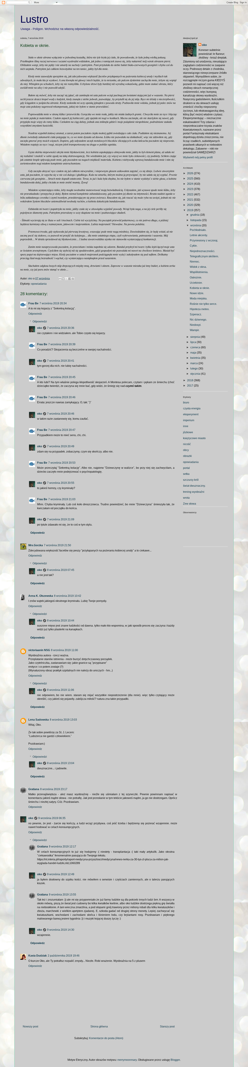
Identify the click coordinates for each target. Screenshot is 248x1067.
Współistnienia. (199, 272)
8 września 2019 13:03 (63, 719)
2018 (190, 380)
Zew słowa (189, 503)
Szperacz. (196, 314)
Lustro (34, 19)
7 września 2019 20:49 (60, 446)
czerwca (195, 347)
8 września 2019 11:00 (64, 650)
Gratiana (33, 789)
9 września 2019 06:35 (51, 818)
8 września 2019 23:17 (53, 789)
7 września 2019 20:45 (61, 377)
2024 (190, 183)
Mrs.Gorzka (35, 545)
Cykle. (193, 245)
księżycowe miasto (194, 438)
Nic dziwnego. (198, 319)
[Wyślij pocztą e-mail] (60, 278)
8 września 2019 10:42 (67, 595)
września (196, 225)
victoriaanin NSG (39, 650)
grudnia (195, 214)
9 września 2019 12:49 (60, 874)
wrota (186, 497)
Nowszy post (30, 1026)
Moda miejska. (198, 298)
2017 (190, 385)
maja (193, 352)
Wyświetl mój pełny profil (198, 157)
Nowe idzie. (197, 293)
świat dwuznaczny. (194, 485)
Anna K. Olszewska (40, 595)
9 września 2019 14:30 (60, 929)
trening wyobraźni (193, 491)
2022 (190, 194)
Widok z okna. (198, 266)
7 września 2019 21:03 (61, 499)
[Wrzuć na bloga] (63, 278)
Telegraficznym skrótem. (204, 256)
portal (186, 468)
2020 (190, 204)
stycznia (195, 373)
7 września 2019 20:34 (53, 303)
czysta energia (191, 408)
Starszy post (167, 1026)
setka (186, 473)
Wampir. (194, 330)
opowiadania (39, 283)
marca (194, 363)
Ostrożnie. (196, 277)
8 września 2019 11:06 (60, 689)
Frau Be (33, 303)
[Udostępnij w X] (66, 278)
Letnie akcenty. (199, 235)
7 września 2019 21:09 (60, 519)
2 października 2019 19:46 (63, 955)
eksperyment (190, 414)
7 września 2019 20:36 (60, 327)
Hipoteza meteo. (199, 309)
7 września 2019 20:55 (60, 482)
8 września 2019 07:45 (60, 570)
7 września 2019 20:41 (60, 360)
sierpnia (195, 336)
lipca (193, 342)
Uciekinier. (196, 282)
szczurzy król (191, 479)
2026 (190, 173)
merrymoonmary (127, 1059)
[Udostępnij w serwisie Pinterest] (73, 278)
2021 (190, 199)
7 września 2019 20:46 (61, 397)
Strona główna (99, 1026)
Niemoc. (195, 261)
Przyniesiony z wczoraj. (204, 240)
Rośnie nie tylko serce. (203, 303)
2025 (190, 178)
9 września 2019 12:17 (62, 846)
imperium (188, 420)
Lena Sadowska (38, 719)
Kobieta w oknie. (200, 288)
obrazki (187, 456)
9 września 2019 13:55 (62, 894)
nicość (187, 444)
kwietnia (195, 357)
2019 (190, 210)
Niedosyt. (195, 324)
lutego (194, 368)
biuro (186, 402)
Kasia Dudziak (37, 955)
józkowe (188, 432)
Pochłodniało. (198, 230)
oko (39, 327)
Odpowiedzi (40, 321)
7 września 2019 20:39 (61, 344)
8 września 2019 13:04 (60, 763)
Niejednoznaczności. (202, 251)
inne (185, 426)
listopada (196, 220)
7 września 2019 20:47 (61, 429)
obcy (186, 450)
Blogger (175, 1059)
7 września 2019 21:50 (57, 545)
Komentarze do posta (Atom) (106, 1038)
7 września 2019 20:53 (61, 462)
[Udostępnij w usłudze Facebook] (69, 278)
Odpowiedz (35, 313)
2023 (190, 189)
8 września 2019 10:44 (60, 620)
